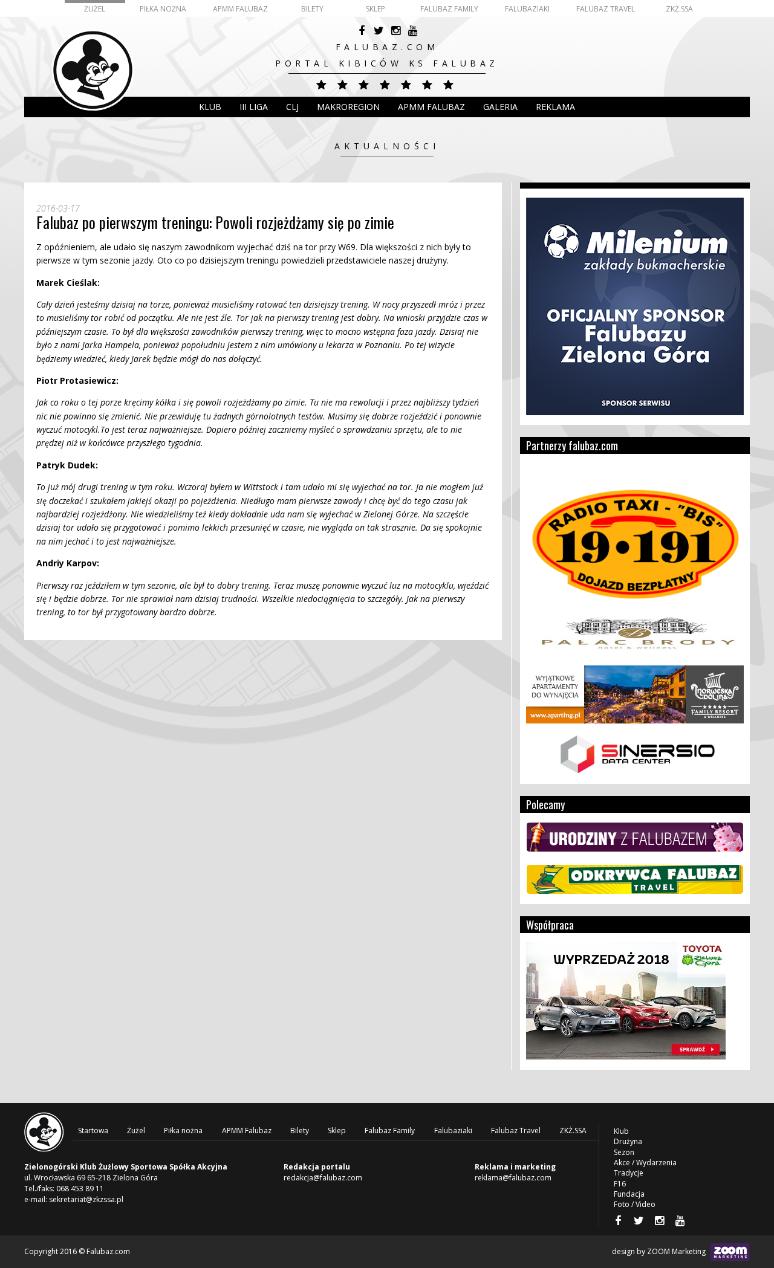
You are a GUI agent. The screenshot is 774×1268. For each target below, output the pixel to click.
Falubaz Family (449, 9)
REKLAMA (555, 106)
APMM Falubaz (240, 9)
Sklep (375, 9)
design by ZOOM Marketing (659, 1251)
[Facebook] (361, 30)
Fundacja (629, 1194)
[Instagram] (395, 30)
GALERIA (500, 106)
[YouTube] (412, 30)
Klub (210, 106)
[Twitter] (378, 30)
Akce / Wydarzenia (645, 1162)
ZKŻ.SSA (679, 9)
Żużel (94, 9)
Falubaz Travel (605, 9)
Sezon (624, 1152)
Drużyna (628, 1141)
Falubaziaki (527, 9)
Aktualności (387, 146)
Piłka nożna (163, 9)
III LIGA (253, 106)
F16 (620, 1184)
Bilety (312, 9)
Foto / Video (634, 1204)
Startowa (93, 1130)
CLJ (292, 106)
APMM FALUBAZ (431, 106)
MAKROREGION (348, 106)
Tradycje (628, 1173)
